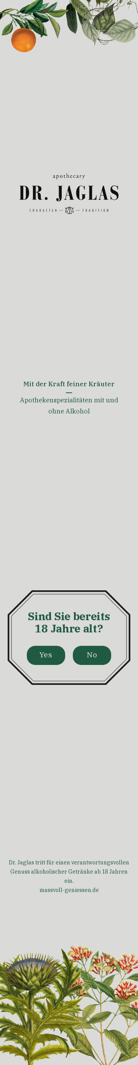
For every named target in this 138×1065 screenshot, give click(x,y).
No (92, 654)
